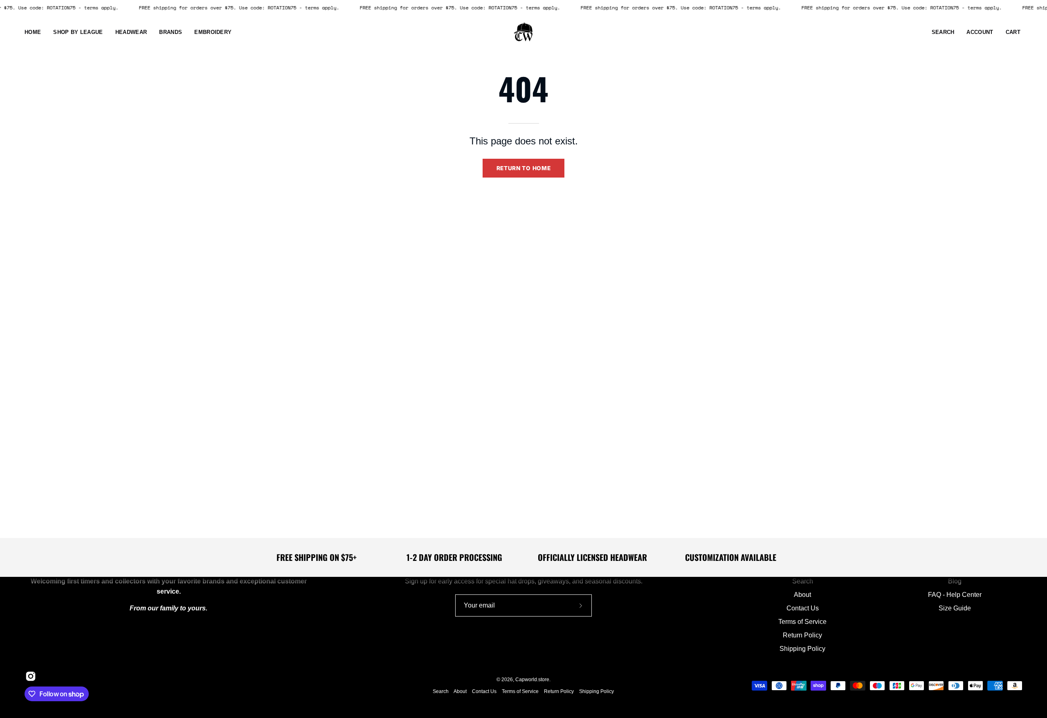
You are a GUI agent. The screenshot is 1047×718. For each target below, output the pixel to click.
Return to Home (524, 168)
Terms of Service (802, 621)
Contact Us (802, 608)
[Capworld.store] (523, 32)
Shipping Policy (802, 648)
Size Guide (955, 608)
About (802, 594)
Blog (955, 581)
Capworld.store (532, 679)
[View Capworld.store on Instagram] (29, 676)
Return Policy (802, 635)
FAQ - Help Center (955, 594)
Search (802, 581)
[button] (131, 32)
